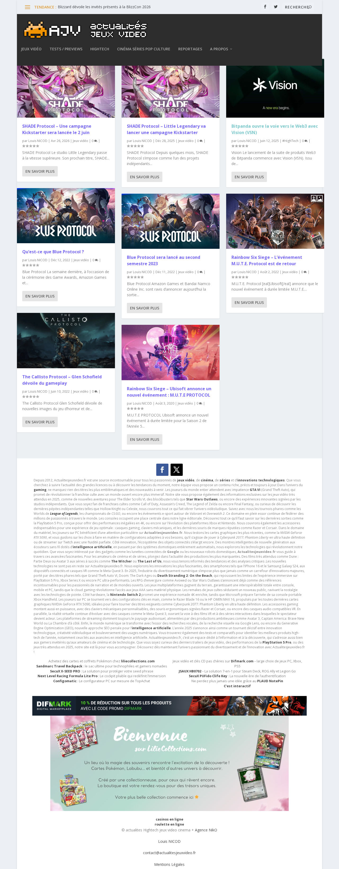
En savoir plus (40, 171)
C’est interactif (237, 686)
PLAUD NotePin (270, 681)
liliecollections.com (138, 661)
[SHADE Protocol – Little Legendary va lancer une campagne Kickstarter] (171, 88)
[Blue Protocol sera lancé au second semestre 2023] (171, 221)
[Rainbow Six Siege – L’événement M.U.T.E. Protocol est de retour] (275, 221)
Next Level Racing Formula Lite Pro (67, 676)
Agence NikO (206, 829)
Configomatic (65, 681)
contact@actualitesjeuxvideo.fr (169, 852)
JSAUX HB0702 (190, 671)
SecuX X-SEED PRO (65, 671)
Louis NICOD (37, 141)
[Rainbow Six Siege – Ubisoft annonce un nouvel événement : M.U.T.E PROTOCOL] (171, 352)
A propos (219, 49)
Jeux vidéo (31, 49)
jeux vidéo (185, 480)
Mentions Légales (169, 864)
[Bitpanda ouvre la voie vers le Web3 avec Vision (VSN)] (275, 88)
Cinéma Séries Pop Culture (143, 49)
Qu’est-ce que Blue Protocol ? (53, 252)
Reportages (190, 49)
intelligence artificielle (151, 628)
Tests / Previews (66, 49)
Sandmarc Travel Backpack (59, 666)
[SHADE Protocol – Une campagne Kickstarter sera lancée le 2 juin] (66, 88)
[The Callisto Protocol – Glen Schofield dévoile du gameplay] (66, 340)
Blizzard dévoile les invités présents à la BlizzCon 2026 (104, 6)
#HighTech (290, 141)
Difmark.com (242, 661)
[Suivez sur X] (177, 470)
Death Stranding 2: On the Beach (184, 575)
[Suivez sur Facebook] (162, 470)
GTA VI (255, 489)
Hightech (99, 49)
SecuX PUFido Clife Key (208, 676)
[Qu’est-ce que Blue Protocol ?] (66, 215)
